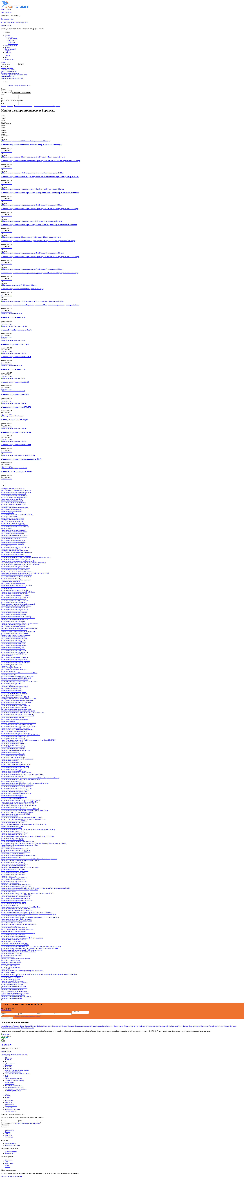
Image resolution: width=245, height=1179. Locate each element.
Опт (6, 57)
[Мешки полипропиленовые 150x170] (13, 403)
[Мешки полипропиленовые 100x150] (13, 353)
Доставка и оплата (11, 45)
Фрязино (226, 1026)
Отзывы (7, 47)
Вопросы (8, 51)
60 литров (8, 1060)
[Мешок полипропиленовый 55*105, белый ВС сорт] (18, 285)
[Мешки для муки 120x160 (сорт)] (12, 416)
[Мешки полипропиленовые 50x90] (13, 391)
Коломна (64, 1026)
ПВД (6, 1077)
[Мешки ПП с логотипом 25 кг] (11, 365)
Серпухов (86, 1026)
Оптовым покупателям (12, 1109)
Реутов (133, 1026)
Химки (22, 1026)
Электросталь (56, 1026)
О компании (9, 37)
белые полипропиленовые (13, 1085)
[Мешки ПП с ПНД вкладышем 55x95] (14, 468)
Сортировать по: (6, 92)
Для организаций (10, 49)
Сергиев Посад (140, 1026)
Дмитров (186, 1026)
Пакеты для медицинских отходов (12, 78)
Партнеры (11, 42)
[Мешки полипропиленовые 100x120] (13, 441)
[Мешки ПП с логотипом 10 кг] (11, 313)
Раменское (109, 1026)
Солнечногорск (15, 1028)
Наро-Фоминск (218, 1026)
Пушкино (127, 1026)
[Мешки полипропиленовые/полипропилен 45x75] (18, 455)
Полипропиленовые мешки (10, 73)
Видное (191, 1026)
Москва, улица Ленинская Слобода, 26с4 (14, 22)
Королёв (27, 1026)
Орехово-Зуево (101, 1026)
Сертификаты (12, 38)
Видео (7, 1094)
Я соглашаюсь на (22, 1016)
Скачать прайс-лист (7, 19)
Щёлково (93, 1026)
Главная (7, 35)
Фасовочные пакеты (7, 76)
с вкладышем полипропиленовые (16, 1089)
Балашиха (9, 1026)
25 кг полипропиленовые (13, 1091)
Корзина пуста (5, 62)
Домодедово (79, 1026)
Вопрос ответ (9, 1163)
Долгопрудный (118, 1026)
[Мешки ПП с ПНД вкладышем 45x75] (14, 326)
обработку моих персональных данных (27, 1016)
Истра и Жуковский (27, 1028)
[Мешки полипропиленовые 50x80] (13, 378)
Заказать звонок (6, 9)
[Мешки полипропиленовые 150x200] (13, 428)
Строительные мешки (8, 69)
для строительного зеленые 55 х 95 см (17, 1073)
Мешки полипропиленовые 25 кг (19, 86)
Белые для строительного (13, 1072)
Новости (7, 1095)
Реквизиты (12, 40)
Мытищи (33, 1026)
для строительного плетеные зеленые (17, 1070)
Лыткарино (233, 1026)
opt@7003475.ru (6, 25)
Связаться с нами (6, 152)
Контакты (8, 52)
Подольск (16, 1026)
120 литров (8, 1058)
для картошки (9, 1082)
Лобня (156, 1026)
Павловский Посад (206, 1026)
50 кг (6, 1075)
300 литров (8, 1066)
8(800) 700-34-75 (6, 12)
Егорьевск (174, 1026)
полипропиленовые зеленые (14, 1087)
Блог (6, 1161)
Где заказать (8, 1107)
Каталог (7, 56)
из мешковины (9, 1084)
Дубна (169, 1026)
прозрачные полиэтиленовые (14, 1080)
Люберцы (40, 1026)
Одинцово (71, 1026)
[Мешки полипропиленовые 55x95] (13, 340)
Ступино (197, 1026)
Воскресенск (150, 1026)
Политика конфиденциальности (11, 1176)
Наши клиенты (13, 44)
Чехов (180, 1026)
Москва (3, 1026)
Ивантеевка (163, 1026)
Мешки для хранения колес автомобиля (14, 75)
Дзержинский (5, 1028)
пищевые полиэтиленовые (13, 1078)
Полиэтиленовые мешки (9, 71)
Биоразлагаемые (10, 1063)
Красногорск (47, 1026)
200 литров (8, 1065)
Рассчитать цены (10, 1111)
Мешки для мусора (7, 68)
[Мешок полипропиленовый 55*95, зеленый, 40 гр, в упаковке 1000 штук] (25, 141)
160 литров (8, 1068)
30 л (6, 1061)
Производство (9, 59)
